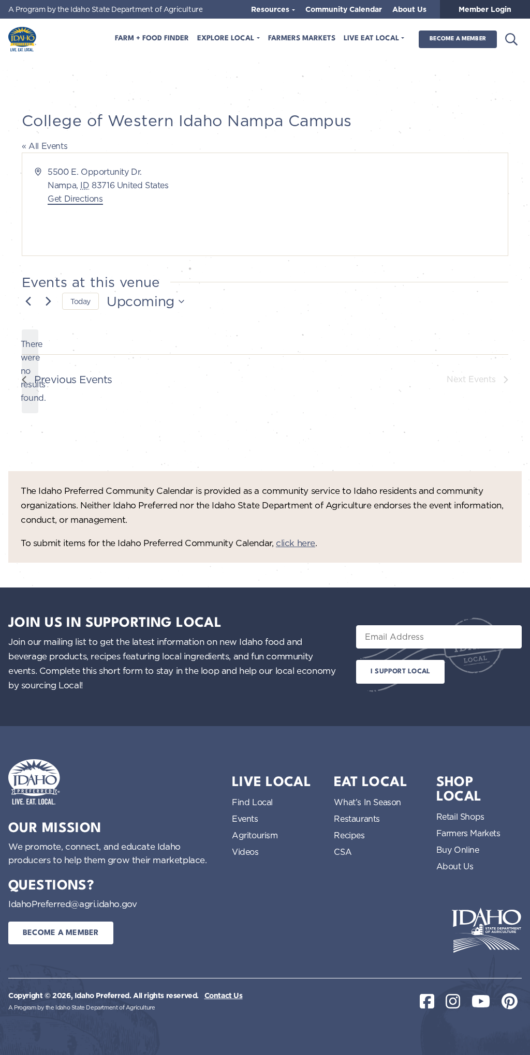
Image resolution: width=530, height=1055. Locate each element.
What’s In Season (367, 802)
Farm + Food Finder (152, 38)
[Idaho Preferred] (22, 39)
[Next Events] (48, 301)
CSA (342, 852)
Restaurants (357, 818)
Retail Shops (460, 816)
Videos (245, 852)
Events (245, 818)
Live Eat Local (372, 38)
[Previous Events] (28, 301)
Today (80, 301)
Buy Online (457, 850)
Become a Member (458, 39)
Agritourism (255, 835)
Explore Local (226, 38)
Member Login (485, 9)
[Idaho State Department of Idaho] (486, 930)
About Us (409, 9)
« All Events (44, 146)
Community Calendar (343, 9)
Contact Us (223, 995)
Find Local (252, 802)
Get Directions (75, 198)
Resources (271, 9)
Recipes (349, 835)
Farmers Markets (301, 38)
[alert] (30, 371)
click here (295, 542)
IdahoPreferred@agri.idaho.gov (72, 903)
